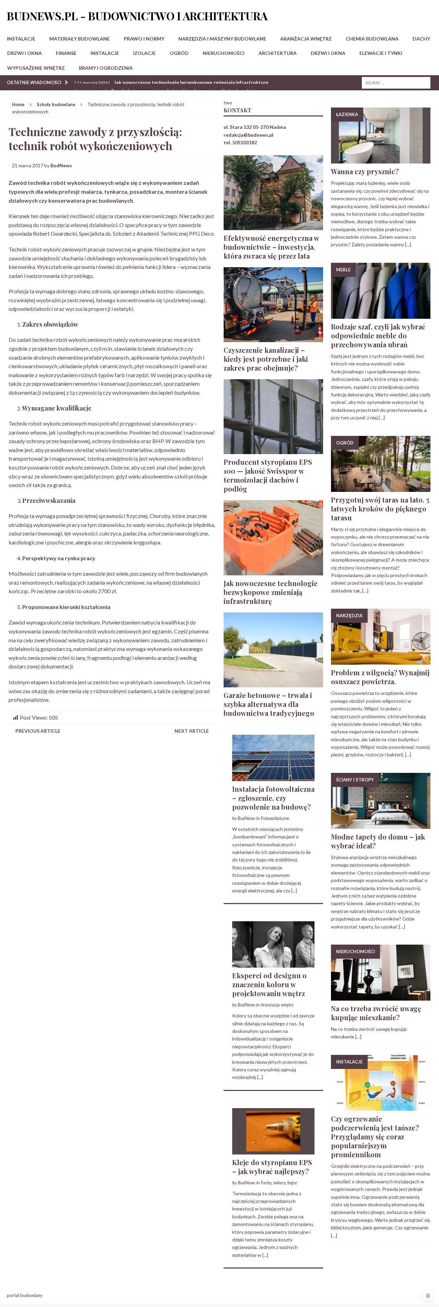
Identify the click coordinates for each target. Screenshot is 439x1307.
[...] (294, 890)
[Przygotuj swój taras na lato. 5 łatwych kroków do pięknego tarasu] (380, 488)
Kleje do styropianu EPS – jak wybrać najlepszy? (272, 1167)
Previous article (37, 731)
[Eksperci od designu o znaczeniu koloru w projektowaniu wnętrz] (273, 964)
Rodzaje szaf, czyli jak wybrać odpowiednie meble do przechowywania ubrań (378, 335)
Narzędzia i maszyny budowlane (222, 39)
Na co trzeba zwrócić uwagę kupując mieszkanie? (376, 1013)
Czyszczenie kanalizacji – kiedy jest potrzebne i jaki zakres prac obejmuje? (266, 358)
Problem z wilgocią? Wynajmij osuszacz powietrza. (380, 677)
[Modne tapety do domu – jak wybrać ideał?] (380, 825)
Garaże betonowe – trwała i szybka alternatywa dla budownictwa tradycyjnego (269, 704)
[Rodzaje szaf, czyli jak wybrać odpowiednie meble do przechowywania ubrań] (380, 315)
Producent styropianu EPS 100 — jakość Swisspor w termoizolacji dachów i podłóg (268, 475)
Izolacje (144, 53)
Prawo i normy (144, 39)
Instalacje (21, 39)
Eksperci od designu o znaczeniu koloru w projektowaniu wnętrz (269, 984)
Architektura (278, 53)
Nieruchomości (224, 53)
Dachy (421, 39)
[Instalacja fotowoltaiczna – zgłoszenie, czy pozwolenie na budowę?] (273, 777)
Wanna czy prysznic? (365, 171)
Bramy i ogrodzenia (106, 68)
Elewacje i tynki (380, 53)
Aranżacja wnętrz (306, 39)
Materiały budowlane (79, 39)
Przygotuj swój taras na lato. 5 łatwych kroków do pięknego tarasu (380, 508)
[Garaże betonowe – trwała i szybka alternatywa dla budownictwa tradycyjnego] (273, 683)
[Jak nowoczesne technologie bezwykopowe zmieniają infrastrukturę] (273, 571)
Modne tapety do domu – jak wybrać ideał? (378, 841)
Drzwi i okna (24, 53)
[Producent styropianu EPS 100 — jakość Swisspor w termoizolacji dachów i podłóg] (273, 450)
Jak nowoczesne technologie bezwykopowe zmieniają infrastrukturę (271, 592)
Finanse (66, 53)
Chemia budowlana (372, 39)
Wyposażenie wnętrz (36, 68)
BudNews (61, 165)
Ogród (179, 53)
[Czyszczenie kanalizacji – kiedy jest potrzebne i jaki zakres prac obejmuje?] (273, 338)
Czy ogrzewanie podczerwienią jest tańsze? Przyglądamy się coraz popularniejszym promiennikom (375, 1136)
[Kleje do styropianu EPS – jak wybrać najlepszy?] (273, 1150)
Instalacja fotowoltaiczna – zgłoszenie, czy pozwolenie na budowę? (273, 797)
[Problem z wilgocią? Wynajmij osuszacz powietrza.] (380, 661)
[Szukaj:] (396, 82)
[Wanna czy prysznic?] (380, 159)
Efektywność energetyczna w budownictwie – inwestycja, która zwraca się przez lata (271, 246)
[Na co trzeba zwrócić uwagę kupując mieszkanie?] (380, 997)
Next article (192, 731)
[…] (408, 244)
